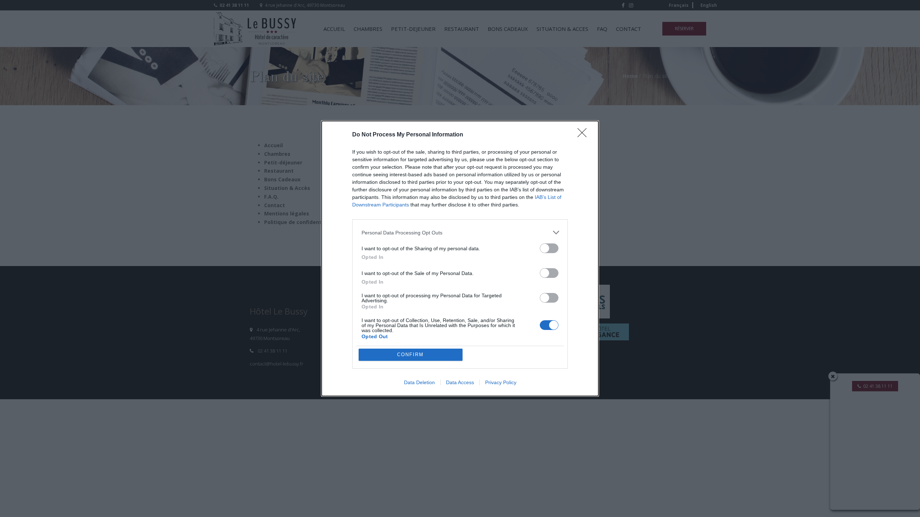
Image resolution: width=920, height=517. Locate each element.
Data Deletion (419, 382)
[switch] (549, 248)
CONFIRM (410, 354)
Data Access (460, 382)
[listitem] (460, 232)
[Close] (584, 135)
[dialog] (460, 258)
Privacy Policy (500, 382)
